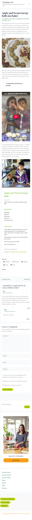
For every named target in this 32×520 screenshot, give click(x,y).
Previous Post (5, 279)
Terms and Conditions (7, 499)
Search (27, 407)
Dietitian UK (8, 2)
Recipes (4, 483)
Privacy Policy (5, 502)
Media (3, 480)
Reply (28, 308)
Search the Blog (6, 404)
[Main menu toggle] (29, 4)
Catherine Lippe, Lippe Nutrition (18, 251)
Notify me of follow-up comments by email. (15, 381)
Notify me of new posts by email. (12, 385)
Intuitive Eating (6, 477)
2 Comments (5, 19)
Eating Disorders (6, 475)
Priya (5, 309)
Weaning (4, 488)
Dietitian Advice (6, 472)
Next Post (27, 279)
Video (3, 485)
